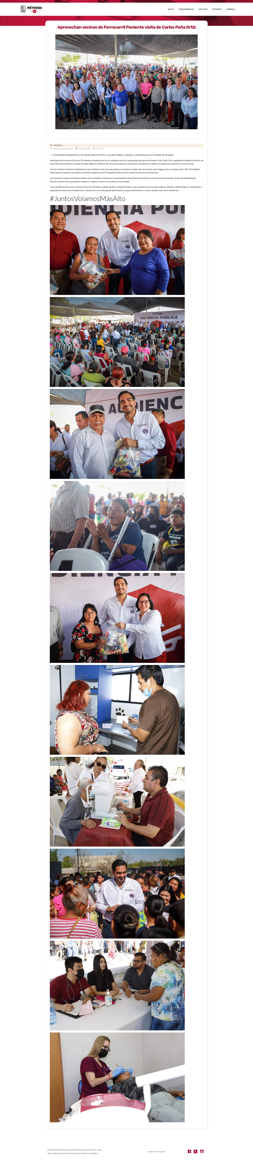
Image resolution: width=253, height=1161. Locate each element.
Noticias (203, 9)
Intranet (217, 9)
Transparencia (186, 9)
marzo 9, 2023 (84, 149)
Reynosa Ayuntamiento (63, 149)
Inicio (171, 9)
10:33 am (99, 149)
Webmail (231, 9)
